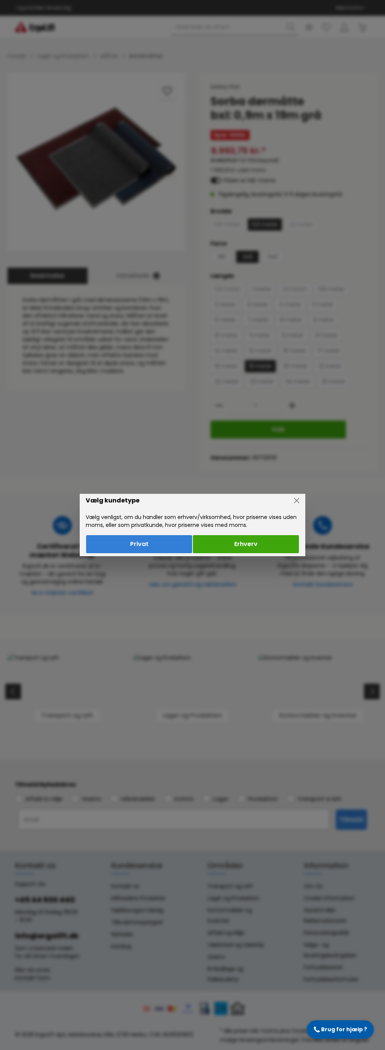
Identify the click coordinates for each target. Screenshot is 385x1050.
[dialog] (192, 525)
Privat (139, 544)
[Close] (296, 500)
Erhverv (246, 544)
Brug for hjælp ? (340, 1029)
